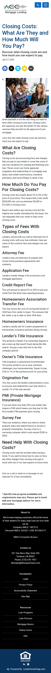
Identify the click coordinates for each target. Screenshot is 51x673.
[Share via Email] (24, 68)
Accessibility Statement (25, 590)
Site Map (25, 596)
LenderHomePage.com (34, 669)
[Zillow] (28, 664)
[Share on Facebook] (5, 68)
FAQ (25, 636)
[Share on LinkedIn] (18, 68)
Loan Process (25, 618)
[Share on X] (11, 68)
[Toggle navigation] (45, 5)
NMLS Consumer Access (26, 537)
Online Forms (25, 630)
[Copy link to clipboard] (31, 68)
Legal (25, 579)
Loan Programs (25, 612)
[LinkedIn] (24, 664)
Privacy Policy (25, 584)
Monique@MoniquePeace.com (25, 563)
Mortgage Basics (25, 624)
